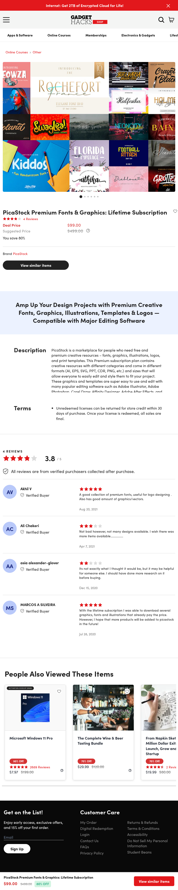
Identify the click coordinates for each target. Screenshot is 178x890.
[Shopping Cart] (171, 19)
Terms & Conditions (143, 828)
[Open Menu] (7, 19)
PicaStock (20, 253)
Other (37, 52)
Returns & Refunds (142, 822)
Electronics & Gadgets (138, 35)
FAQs (84, 846)
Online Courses (59, 35)
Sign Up (17, 848)
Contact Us (89, 840)
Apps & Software (20, 35)
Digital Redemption (96, 828)
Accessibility (137, 834)
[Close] (168, 5)
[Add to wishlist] (175, 211)
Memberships (96, 35)
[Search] (161, 19)
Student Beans (139, 851)
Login (84, 834)
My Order (88, 822)
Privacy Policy (92, 852)
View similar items (36, 265)
